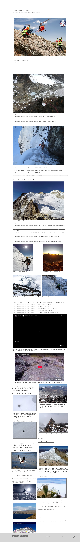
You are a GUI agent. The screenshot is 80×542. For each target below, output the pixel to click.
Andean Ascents (19, 536)
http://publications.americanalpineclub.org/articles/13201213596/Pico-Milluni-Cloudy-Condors (32, 306)
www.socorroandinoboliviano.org (21, 60)
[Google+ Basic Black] (74, 537)
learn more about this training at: (20, 57)
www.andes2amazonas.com (43, 511)
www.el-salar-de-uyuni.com (24, 475)
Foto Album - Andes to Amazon (23, 421)
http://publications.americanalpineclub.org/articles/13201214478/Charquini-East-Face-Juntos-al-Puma (34, 167)
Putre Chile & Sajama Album (22, 450)
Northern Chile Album (46, 476)
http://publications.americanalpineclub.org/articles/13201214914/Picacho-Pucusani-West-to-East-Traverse (34, 116)
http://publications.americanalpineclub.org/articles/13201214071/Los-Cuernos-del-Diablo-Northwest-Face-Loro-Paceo (36, 236)
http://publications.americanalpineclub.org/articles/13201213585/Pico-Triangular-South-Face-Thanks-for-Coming (36, 312)
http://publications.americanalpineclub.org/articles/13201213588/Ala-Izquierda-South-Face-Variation (33, 304)
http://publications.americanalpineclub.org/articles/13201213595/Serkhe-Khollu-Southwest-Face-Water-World (35, 308)
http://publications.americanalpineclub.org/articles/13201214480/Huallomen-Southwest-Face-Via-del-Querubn (35, 172)
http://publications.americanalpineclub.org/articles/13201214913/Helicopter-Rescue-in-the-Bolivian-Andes (34, 121)
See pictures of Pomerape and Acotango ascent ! (51, 506)
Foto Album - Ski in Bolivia (46, 442)
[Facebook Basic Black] (72, 537)
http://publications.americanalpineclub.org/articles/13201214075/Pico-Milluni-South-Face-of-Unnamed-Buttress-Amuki (37, 241)
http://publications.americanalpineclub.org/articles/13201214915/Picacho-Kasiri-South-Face (31, 114)
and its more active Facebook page (21, 62)
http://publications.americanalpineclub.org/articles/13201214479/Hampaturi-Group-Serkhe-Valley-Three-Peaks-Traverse (37, 170)
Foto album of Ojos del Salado (22, 393)
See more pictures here (46, 411)
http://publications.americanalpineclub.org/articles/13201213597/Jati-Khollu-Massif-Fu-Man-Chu (32, 310)
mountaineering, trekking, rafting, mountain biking (47, 513)
